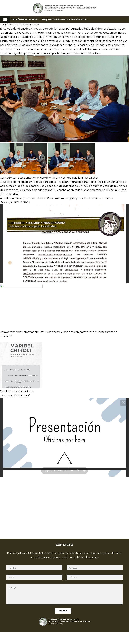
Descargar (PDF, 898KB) (15, 202)
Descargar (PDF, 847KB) (15, 395)
